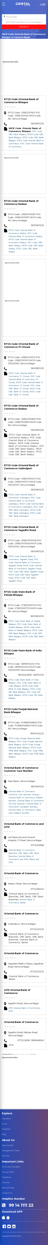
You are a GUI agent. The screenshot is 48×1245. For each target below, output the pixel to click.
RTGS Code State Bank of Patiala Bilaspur (19, 593)
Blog (4, 1134)
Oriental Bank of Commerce (21, 873)
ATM (11, 1011)
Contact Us (7, 1193)
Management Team (11, 1150)
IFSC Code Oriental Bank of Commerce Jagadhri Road (25, 562)
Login (43, 4)
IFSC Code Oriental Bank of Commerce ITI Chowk (24, 379)
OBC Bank (23, 853)
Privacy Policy (8, 1172)
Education (6, 1118)
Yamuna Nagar (10, 41)
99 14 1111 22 (20, 1205)
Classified (6, 1129)
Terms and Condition (11, 1167)
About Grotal (7, 1145)
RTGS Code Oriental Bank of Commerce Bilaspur (21, 101)
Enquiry (35, 794)
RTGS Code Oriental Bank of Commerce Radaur (21, 202)
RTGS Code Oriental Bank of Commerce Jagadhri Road (21, 529)
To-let (4, 1124)
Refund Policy (8, 1188)
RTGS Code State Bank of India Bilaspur (23, 652)
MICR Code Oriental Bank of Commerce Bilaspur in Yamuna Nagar (14, 46)
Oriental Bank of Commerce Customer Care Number (21, 769)
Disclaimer (6, 1177)
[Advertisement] (24, 80)
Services (5, 1156)
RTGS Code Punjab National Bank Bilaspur (21, 711)
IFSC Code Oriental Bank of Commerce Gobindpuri (25, 501)
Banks (23, 903)
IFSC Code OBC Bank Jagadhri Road (26, 572)
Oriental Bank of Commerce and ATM (24, 825)
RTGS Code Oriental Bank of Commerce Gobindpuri (21, 467)
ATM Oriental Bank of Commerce (17, 992)
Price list (5, 1182)
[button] (23, 4)
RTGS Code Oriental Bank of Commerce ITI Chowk (21, 345)
